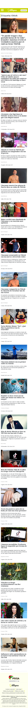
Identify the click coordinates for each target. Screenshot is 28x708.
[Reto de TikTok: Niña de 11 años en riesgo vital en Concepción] (14, 458)
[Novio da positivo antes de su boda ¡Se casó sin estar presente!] (14, 497)
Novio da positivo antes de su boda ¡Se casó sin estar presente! (14, 510)
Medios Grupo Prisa (14, 681)
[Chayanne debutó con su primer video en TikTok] (14, 352)
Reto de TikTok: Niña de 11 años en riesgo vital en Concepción (13, 470)
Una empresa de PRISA (14, 677)
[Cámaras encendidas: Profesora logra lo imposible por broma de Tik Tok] (14, 534)
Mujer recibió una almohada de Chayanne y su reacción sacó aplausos (13, 221)
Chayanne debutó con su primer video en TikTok (13, 363)
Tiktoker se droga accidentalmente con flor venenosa (11, 584)
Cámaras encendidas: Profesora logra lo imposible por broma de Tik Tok (14, 546)
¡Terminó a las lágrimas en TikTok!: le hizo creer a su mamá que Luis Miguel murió (14, 116)
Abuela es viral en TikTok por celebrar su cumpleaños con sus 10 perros (13, 151)
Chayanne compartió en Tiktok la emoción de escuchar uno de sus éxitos (13, 290)
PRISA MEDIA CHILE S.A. (9, 696)
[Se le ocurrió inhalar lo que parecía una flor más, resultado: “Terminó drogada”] (14, 571)
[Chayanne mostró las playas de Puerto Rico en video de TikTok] (14, 175)
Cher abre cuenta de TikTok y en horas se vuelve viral (13, 621)
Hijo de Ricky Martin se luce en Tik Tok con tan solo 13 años (13, 432)
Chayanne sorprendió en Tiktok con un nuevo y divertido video (13, 256)
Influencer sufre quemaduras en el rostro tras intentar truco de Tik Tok (13, 655)
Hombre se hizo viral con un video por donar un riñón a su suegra (12, 397)
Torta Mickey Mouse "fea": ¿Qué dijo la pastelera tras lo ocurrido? (13, 328)
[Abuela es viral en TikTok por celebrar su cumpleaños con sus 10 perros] (14, 140)
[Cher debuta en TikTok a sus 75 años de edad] (14, 610)
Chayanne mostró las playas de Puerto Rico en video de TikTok (13, 186)
